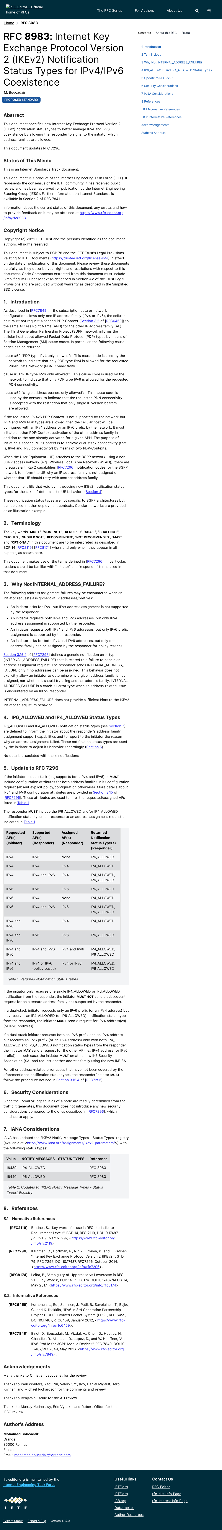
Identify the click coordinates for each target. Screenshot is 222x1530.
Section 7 (116, 726)
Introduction (25, 302)
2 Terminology (151, 54)
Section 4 (93, 491)
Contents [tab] (144, 33)
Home (9, 23)
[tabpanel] (180, 88)
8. (6, 1208)
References (24, 1208)
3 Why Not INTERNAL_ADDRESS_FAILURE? (171, 62)
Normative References (33, 1218)
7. (5, 1129)
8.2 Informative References (162, 117)
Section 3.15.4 (14, 654)
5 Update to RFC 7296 (157, 78)
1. (5, 302)
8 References (150, 101)
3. (6, 584)
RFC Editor (161, 1487)
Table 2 (13, 1187)
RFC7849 (38, 310)
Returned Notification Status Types (49, 979)
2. (6, 523)
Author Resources (129, 1514)
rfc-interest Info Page (170, 1501)
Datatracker (124, 1507)
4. (6, 717)
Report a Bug (37, 1521)
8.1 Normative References (161, 109)
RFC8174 (42, 547)
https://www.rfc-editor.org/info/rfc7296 (67, 1267)
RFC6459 (114, 321)
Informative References (35, 1295)
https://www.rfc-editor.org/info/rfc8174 (83, 1285)
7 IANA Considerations (157, 93)
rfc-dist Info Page (166, 1494)
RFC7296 (65, 467)
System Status (13, 1521)
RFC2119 (25, 547)
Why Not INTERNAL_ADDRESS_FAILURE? (58, 584)
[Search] (197, 11)
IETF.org (121, 1487)
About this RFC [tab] (166, 33)
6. (6, 1092)
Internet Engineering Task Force (29, 1484)
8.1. (6, 1218)
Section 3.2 (90, 321)
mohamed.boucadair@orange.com (42, 1455)
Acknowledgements (26, 1366)
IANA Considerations (34, 1129)
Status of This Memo (27, 160)
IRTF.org (121, 1494)
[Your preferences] (211, 10)
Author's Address (23, 1424)
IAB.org (120, 1501)
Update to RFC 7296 (35, 768)
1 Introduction (151, 46)
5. (6, 768)
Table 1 (23, 803)
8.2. (7, 1295)
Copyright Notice (23, 230)
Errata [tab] (186, 33)
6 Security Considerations (159, 86)
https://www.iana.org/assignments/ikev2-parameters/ (71, 1143)
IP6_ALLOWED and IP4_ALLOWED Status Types (65, 717)
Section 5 (94, 747)
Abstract (13, 115)
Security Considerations (39, 1092)
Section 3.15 (103, 792)
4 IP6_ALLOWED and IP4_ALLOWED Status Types (176, 70)
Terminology (26, 523)
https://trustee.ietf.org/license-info (80, 258)
